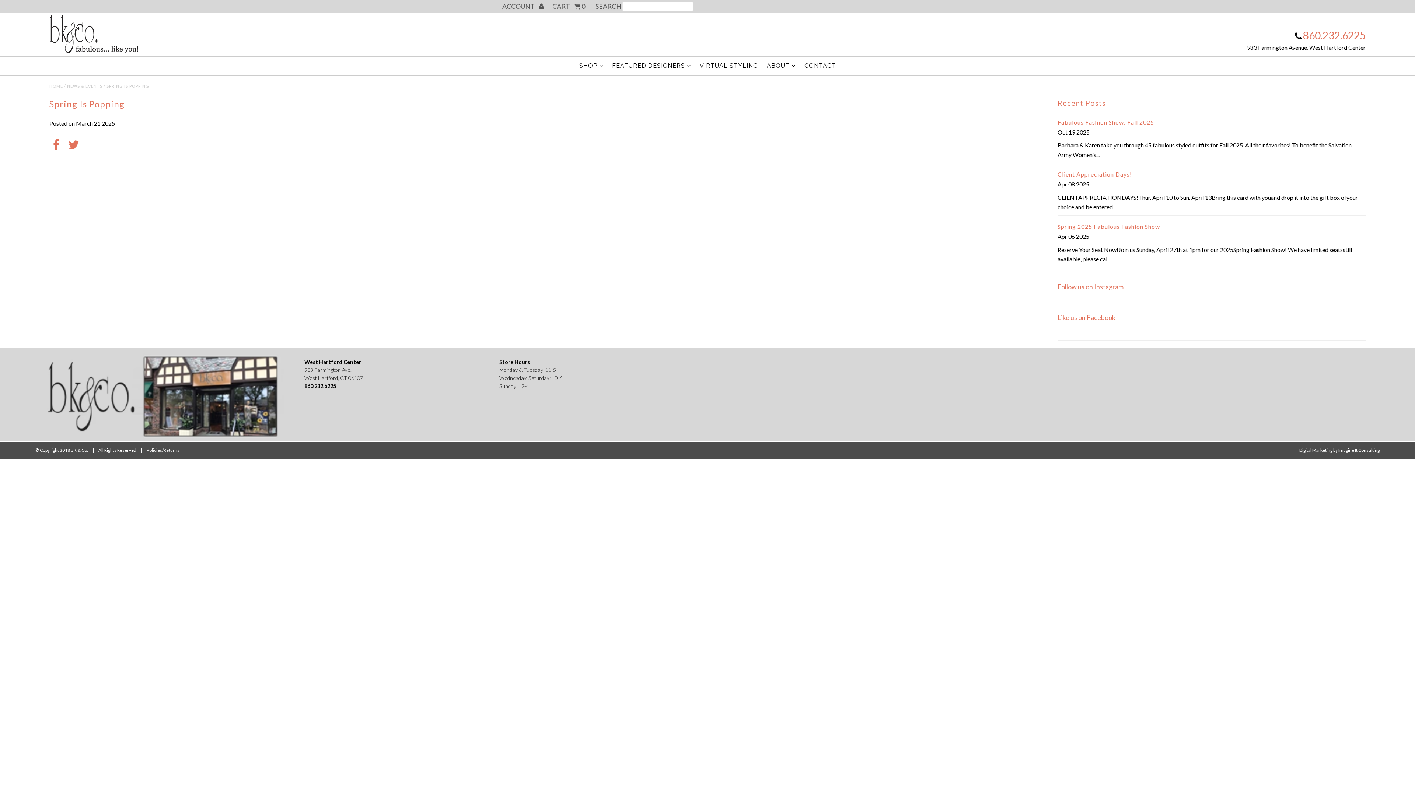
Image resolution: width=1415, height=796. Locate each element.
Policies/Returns (163, 450)
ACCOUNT (519, 6)
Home (56, 86)
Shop (588, 65)
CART (568, 6)
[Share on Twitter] (73, 145)
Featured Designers (648, 65)
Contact (820, 65)
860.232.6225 (1334, 35)
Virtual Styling (729, 65)
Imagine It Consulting (1359, 450)
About (778, 65)
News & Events (84, 86)
